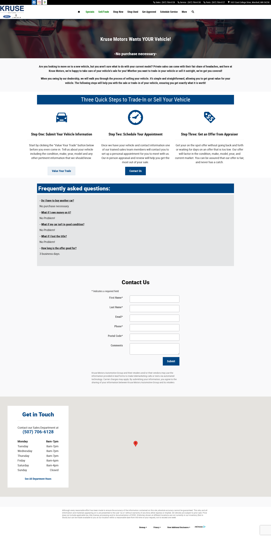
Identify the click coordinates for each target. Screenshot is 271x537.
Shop (118, 11)
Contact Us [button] (135, 171)
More (184, 11)
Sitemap (142, 527)
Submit (171, 361)
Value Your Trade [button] (61, 171)
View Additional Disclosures (178, 527)
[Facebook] (34, 2)
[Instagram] (39, 2)
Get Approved (149, 11)
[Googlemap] (44, 2)
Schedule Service (169, 11)
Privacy (156, 527)
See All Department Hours (38, 478)
